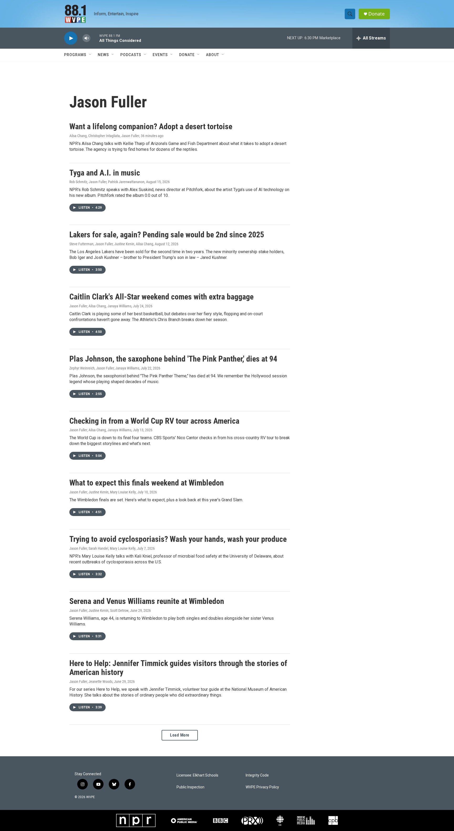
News (103, 55)
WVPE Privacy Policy (262, 787)
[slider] (95, 38)
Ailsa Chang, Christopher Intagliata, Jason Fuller (104, 136)
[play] (70, 38)
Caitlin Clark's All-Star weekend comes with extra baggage (161, 296)
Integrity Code (257, 775)
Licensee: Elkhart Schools (197, 775)
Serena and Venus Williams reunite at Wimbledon (146, 601)
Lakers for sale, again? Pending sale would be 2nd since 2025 (166, 234)
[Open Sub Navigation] (90, 55)
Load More (179, 735)
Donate (376, 14)
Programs (75, 55)
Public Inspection (190, 787)
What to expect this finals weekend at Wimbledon (146, 482)
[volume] (86, 38)
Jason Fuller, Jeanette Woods (90, 681)
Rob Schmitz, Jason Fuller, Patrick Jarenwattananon (107, 182)
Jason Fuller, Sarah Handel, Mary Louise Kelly (102, 548)
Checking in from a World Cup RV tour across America (154, 420)
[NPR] (136, 820)
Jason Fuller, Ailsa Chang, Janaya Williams (100, 306)
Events (160, 55)
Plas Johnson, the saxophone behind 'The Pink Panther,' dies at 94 (173, 358)
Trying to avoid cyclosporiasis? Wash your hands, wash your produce (178, 539)
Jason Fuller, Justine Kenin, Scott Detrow (98, 610)
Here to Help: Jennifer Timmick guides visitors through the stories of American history (178, 668)
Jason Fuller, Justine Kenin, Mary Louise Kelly (102, 492)
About (212, 55)
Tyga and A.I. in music (104, 172)
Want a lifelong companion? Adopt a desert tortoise (150, 126)
